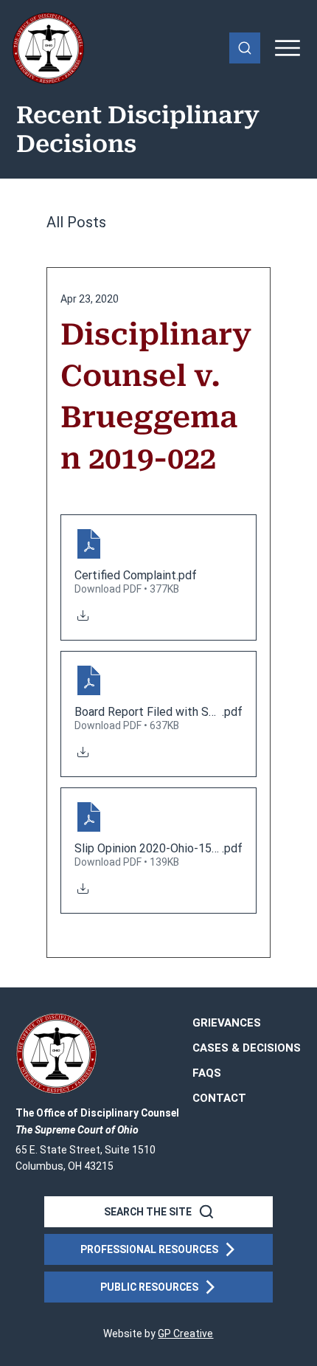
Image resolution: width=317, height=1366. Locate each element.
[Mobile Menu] (288, 47)
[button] (219, 1099)
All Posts (76, 222)
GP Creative (185, 1333)
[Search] (244, 47)
